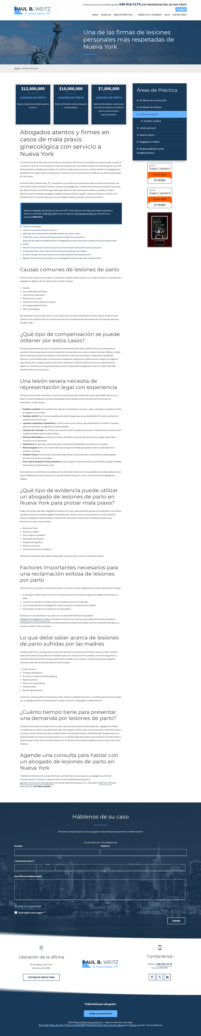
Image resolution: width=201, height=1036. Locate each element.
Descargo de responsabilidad (27, 906)
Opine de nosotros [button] (100, 1013)
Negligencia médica (150, 141)
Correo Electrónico (24, 861)
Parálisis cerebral (152, 121)
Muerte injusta (147, 134)
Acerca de (106, 14)
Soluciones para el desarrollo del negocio (105, 1025)
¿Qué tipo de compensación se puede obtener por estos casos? (52, 233)
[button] (198, 1016)
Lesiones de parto (149, 114)
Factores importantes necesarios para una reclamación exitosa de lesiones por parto (62, 247)
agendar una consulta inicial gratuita (37, 782)
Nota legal (44, 1025)
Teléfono (105, 846)
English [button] (181, 9)
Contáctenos (180, 14)
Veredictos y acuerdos (150, 14)
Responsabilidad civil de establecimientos (150, 150)
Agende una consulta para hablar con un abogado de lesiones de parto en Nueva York (62, 258)
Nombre (18, 846)
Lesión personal (148, 128)
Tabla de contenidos (31, 226)
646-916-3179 (130, 4)
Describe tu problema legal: (28, 876)
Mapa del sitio (56, 1025)
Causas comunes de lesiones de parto (40, 230)
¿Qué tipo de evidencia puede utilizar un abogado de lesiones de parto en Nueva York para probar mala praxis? (70, 242)
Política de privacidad (75, 1025)
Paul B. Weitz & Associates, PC (89, 1022)
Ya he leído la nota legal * (31, 912)
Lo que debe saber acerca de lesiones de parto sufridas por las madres (55, 251)
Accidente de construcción (153, 100)
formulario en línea (84, 213)
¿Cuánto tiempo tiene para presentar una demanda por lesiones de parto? (57, 254)
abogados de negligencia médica (35, 619)
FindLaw (132, 1025)
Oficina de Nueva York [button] (41, 977)
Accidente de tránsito (151, 107)
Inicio (95, 14)
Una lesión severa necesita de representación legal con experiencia (54, 237)
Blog (167, 14)
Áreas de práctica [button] (123, 14)
